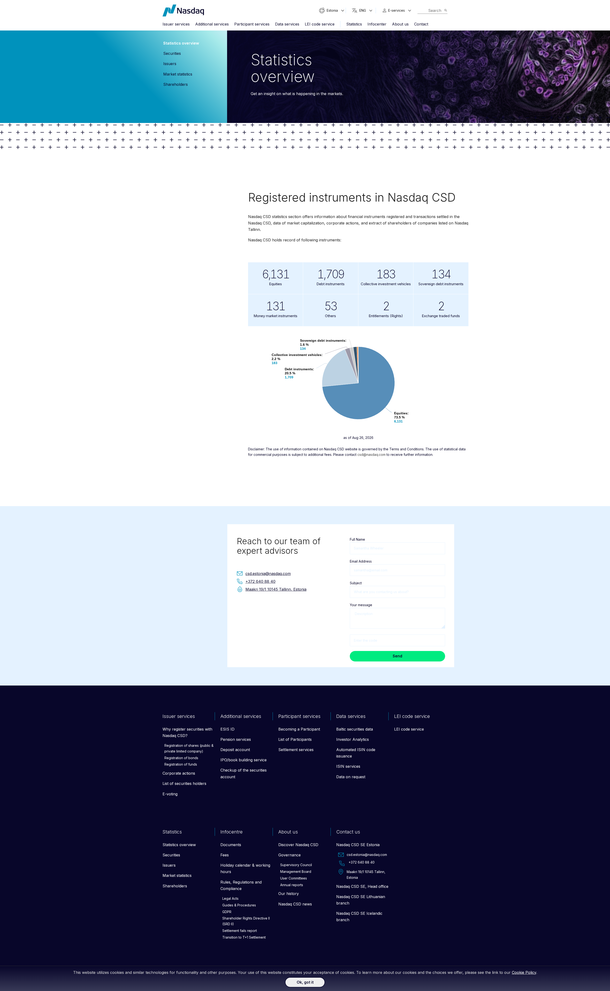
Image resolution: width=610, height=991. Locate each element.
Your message (361, 605)
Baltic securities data (354, 729)
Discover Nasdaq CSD (298, 844)
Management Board (295, 871)
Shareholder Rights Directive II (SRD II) (246, 921)
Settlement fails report (239, 931)
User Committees (293, 878)
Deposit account (235, 749)
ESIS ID (227, 729)
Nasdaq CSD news (295, 904)
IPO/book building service (243, 759)
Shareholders (175, 84)
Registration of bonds (181, 758)
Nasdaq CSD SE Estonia (358, 844)
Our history (288, 893)
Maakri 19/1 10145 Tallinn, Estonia (366, 874)
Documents (230, 844)
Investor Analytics (352, 739)
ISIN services (348, 766)
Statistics (354, 24)
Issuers (169, 63)
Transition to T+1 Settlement (244, 937)
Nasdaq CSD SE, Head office (362, 886)
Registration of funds (180, 764)
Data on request (350, 776)
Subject (356, 583)
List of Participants (295, 739)
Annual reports (291, 885)
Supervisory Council (296, 865)
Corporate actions (179, 773)
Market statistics (177, 74)
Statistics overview (181, 43)
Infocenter (376, 24)
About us (400, 24)
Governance (289, 855)
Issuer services (176, 24)
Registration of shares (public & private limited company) (189, 748)
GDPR (226, 912)
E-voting (170, 794)
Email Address (361, 561)
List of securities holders (184, 783)
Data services (287, 24)
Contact (421, 24)
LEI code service (320, 24)
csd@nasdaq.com (371, 454)
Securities (172, 53)
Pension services (235, 739)
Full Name (357, 539)
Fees (224, 855)
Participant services (251, 24)
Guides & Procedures (239, 905)
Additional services (212, 24)
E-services (396, 10)
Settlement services (296, 749)
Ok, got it (305, 982)
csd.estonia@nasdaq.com (367, 855)
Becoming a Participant (299, 729)
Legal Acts (230, 898)
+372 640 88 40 (362, 862)
